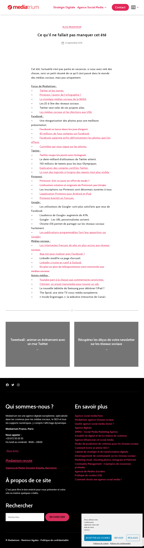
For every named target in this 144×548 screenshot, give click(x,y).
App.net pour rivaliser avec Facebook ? (62, 254)
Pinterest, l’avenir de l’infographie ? (60, 94)
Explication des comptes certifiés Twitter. (64, 168)
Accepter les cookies (98, 538)
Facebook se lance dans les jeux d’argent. (64, 129)
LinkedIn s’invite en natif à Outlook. (61, 262)
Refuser (118, 538)
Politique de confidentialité (120, 543)
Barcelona (51, 468)
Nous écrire (12, 451)
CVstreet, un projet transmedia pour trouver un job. (69, 284)
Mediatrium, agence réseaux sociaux (94, 419)
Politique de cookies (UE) (88, 475)
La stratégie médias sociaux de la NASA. (63, 99)
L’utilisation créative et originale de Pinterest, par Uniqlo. (73, 185)
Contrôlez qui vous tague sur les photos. (63, 146)
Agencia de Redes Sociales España (25, 468)
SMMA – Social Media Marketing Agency (96, 431)
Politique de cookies (101, 543)
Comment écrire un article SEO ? (92, 447)
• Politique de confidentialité (53, 540)
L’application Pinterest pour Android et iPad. (66, 193)
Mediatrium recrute (19, 460)
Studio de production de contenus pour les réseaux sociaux (106, 443)
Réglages (133, 538)
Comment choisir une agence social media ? (98, 479)
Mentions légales (30, 540)
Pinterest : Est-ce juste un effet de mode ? (65, 180)
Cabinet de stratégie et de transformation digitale (101, 451)
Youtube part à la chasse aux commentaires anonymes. (72, 279)
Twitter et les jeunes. (52, 90)
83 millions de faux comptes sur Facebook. (65, 133)
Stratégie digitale (64, 7)
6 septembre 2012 (73, 43)
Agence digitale (83, 427)
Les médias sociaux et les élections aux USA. (66, 112)
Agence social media (90, 7)
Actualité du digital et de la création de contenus (101, 435)
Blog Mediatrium (72, 27)
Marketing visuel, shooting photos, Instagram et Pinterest (105, 459)
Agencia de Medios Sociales (90, 471)
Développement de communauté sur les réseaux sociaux (105, 455)
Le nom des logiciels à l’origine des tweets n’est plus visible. (75, 172)
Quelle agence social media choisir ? (94, 423)
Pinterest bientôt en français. (57, 198)
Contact (120, 7)
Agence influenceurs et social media (94, 439)
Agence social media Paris (89, 415)
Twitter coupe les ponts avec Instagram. (63, 155)
